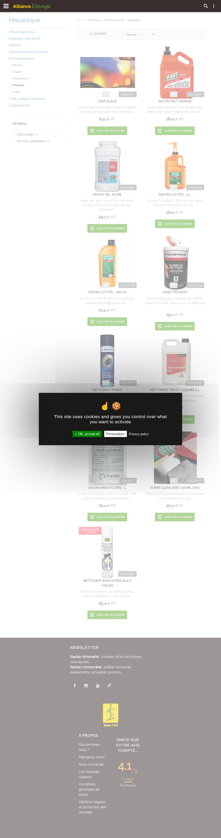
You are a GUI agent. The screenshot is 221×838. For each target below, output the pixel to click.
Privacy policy (139, 434)
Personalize (115, 434)
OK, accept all (88, 434)
